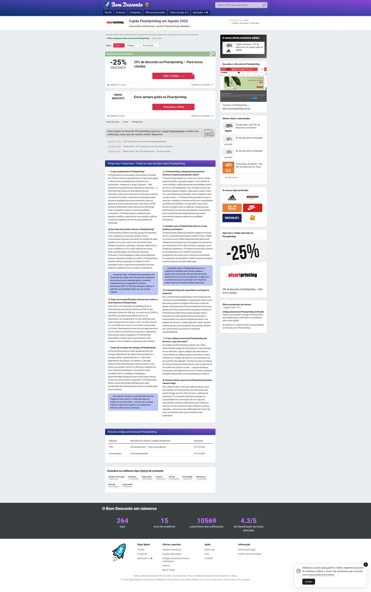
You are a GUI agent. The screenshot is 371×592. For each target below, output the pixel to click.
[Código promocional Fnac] (252, 218)
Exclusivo (121, 12)
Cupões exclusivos (171, 549)
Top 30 (107, 12)
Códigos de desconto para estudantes (175, 560)
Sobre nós (209, 549)
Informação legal (246, 549)
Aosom (160, 478)
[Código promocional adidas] (232, 198)
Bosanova (201, 478)
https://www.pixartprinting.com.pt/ (236, 108)
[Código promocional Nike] (252, 208)
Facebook (142, 554)
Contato (208, 558)
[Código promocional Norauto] (232, 218)
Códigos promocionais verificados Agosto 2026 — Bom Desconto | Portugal (130, 5)
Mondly (114, 485)
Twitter (140, 549)
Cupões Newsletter (171, 554)
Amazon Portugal (117, 478)
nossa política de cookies (321, 574)
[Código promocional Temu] (232, 208)
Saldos (166, 565)
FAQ (206, 554)
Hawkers (133, 478)
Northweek (188, 478)
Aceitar (308, 581)
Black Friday (168, 569)
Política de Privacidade (249, 554)
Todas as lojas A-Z (178, 12)
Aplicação (198, 12)
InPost (174, 478)
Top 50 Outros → (232, 177)
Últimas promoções (155, 12)
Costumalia (127, 485)
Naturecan (147, 478)
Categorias (135, 12)
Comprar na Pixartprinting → (236, 105)
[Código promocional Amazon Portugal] (252, 198)
